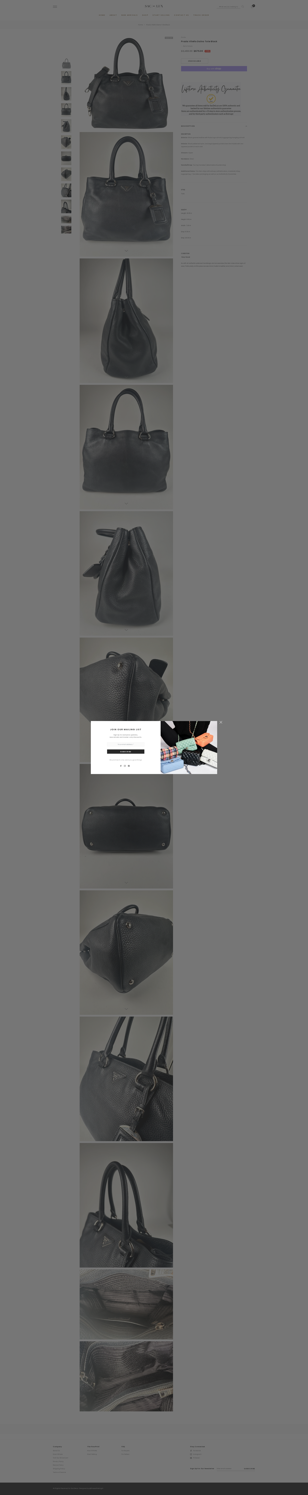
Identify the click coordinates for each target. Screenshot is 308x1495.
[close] (221, 722)
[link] (122, 766)
